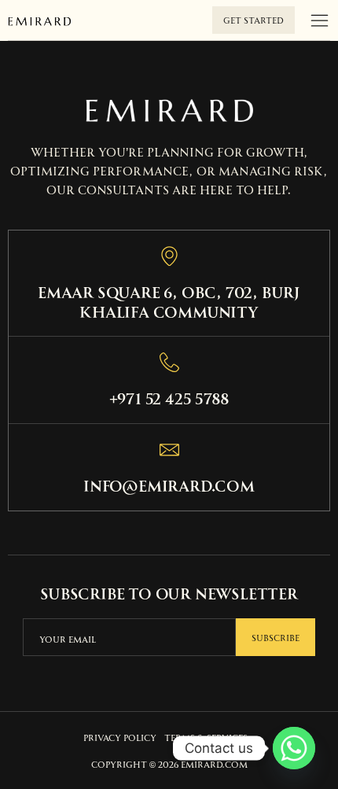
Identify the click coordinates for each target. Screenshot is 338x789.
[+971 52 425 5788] (169, 362)
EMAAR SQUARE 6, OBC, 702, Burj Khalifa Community (169, 300)
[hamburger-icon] (319, 21)
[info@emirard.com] (169, 449)
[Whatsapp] (294, 748)
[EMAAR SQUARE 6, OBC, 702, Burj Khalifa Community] (169, 256)
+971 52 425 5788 (169, 397)
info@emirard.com (169, 484)
